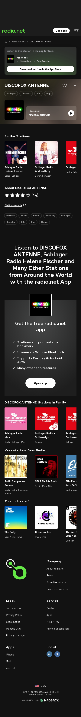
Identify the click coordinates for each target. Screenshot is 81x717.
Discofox (26, 94)
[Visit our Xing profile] (57, 654)
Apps (49, 615)
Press (50, 575)
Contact (51, 608)
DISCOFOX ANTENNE (39, 115)
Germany (50, 216)
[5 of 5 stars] (28, 195)
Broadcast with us (57, 589)
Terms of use (13, 608)
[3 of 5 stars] (17, 195)
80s (38, 94)
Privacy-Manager (16, 635)
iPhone (10, 654)
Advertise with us (56, 582)
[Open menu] (76, 30)
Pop (48, 94)
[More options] (74, 85)
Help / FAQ (53, 622)
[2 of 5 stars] (12, 195)
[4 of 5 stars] (22, 195)
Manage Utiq (13, 628)
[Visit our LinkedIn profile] (49, 654)
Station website (13, 205)
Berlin (24, 216)
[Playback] (71, 113)
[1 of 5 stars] (7, 195)
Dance (44, 222)
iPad (8, 661)
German (10, 216)
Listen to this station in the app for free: (30, 51)
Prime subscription (58, 628)
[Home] (6, 41)
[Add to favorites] (65, 85)
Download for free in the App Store (40, 69)
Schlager (11, 94)
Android (10, 668)
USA (43, 686)
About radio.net (55, 568)
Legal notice (13, 622)
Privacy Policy (14, 615)
